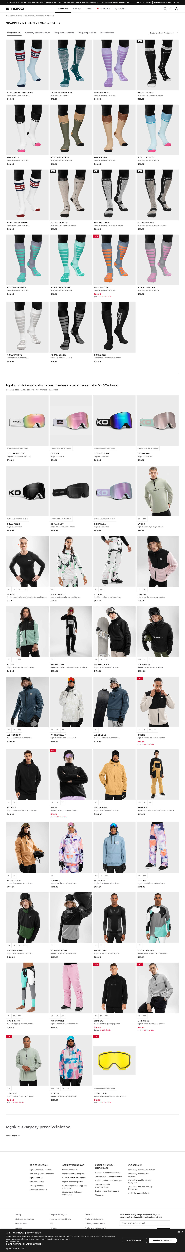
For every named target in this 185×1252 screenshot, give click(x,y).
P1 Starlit (143, 880)
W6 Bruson (144, 664)
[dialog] (92, 1240)
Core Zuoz (100, 355)
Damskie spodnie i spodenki (42, 1174)
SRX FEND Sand (146, 222)
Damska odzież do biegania (74, 1178)
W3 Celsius (100, 735)
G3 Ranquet (57, 524)
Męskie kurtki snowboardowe (107, 1173)
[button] (62, 1244)
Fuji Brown (100, 157)
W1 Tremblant (58, 735)
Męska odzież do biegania (73, 1174)
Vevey (54, 807)
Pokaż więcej (11, 1135)
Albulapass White (17, 222)
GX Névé (55, 453)
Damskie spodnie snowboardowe (102, 1185)
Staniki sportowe (69, 1170)
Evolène (142, 594)
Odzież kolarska (39, 1165)
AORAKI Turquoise (60, 287)
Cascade (12, 1093)
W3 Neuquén (14, 880)
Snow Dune (100, 950)
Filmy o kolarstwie (95, 1219)
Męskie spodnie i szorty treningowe (72, 1193)
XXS (139, 659)
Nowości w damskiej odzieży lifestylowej (140, 1188)
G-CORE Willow (15, 453)
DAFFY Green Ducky (61, 92)
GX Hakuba (100, 524)
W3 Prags (99, 880)
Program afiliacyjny (58, 1215)
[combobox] (178, 1232)
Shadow (98, 1021)
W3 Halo (55, 880)
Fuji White (13, 157)
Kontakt (53, 1228)
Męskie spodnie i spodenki (41, 1170)
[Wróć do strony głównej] (15, 9)
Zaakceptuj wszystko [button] (162, 1240)
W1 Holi (55, 1093)
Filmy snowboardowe (96, 1228)
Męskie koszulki (36, 1178)
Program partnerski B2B (60, 1219)
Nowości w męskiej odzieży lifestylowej (139, 1181)
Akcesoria (99, 1195)
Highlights (13, 1021)
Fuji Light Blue (146, 157)
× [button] (182, 1232)
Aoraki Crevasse (16, 287)
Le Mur (11, 594)
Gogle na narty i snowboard (107, 1191)
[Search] (165, 8)
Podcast (18, 1228)
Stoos (10, 664)
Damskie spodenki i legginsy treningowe (74, 1187)
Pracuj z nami (21, 1224)
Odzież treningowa (73, 1165)
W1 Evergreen (15, 950)
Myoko (141, 524)
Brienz (141, 735)
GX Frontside (101, 453)
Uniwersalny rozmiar (17, 449)
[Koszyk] (170, 8)
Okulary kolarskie (37, 1186)
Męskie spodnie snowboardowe (108, 1180)
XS (9, 589)
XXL (144, 519)
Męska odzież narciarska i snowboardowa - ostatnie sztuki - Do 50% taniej (62, 385)
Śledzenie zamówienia (24, 1219)
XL (139, 519)
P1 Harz (98, 594)
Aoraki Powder (146, 287)
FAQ (51, 1224)
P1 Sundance (57, 1021)
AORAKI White (14, 355)
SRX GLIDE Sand (59, 222)
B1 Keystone (57, 664)
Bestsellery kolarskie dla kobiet (141, 1170)
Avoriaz (11, 807)
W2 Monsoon (14, 735)
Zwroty (18, 1215)
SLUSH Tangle (58, 594)
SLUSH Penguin (146, 950)
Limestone (143, 1021)
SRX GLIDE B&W (146, 92)
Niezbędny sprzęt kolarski (139, 1193)
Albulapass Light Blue (20, 92)
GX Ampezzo (13, 524)
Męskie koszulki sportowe (73, 1182)
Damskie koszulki (37, 1182)
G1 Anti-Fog (100, 1093)
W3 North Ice (101, 664)
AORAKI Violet (101, 92)
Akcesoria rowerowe (38, 1190)
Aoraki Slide (101, 287)
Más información (12, 1241)
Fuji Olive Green (60, 157)
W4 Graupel (100, 807)
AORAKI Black (58, 355)
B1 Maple (142, 807)
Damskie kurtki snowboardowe (108, 1177)
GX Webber (144, 453)
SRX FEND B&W (101, 222)
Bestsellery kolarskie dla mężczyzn (138, 1175)
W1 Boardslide (59, 950)
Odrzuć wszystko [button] (134, 1240)
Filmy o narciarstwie (96, 1224)
